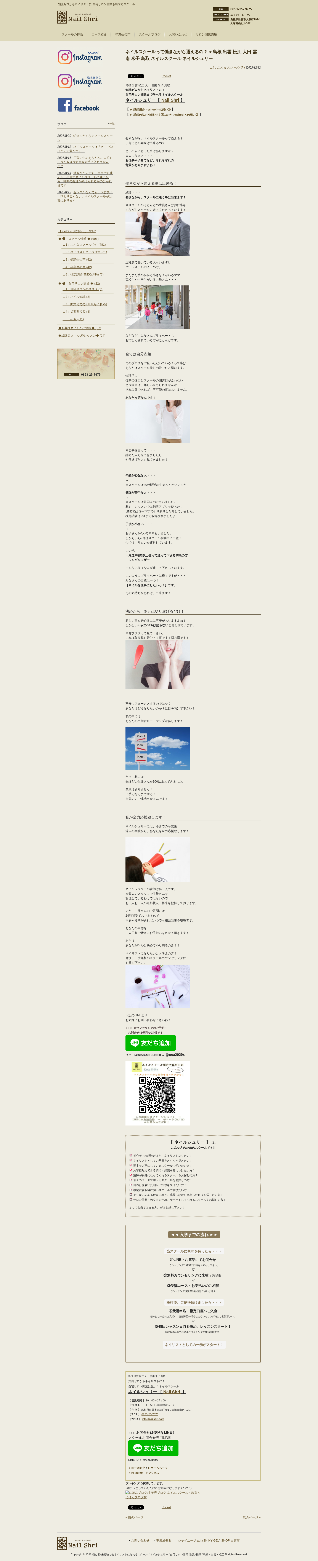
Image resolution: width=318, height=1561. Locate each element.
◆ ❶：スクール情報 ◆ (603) (78, 238)
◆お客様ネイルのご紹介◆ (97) (79, 328)
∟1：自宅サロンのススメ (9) (82, 289)
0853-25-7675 (149, 1414)
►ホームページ (157, 1468)
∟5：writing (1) (73, 319)
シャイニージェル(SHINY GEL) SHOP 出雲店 (209, 1540)
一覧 (112, 123)
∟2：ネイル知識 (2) (76, 296)
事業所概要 (163, 1540)
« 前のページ (134, 1517)
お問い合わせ (140, 1540)
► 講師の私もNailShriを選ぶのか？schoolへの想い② (164, 114)
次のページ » (252, 1517)
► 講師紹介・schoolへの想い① (150, 109)
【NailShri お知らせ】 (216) (77, 231)
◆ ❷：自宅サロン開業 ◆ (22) (79, 283)
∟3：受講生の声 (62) (77, 259)
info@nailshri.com (153, 1419)
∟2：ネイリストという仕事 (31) (85, 252)
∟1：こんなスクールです (227, 67)
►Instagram (135, 1472)
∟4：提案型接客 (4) (76, 311)
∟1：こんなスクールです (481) (84, 244)
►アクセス (152, 1472)
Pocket (166, 76)
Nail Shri (170, 100)
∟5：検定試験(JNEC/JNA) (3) (83, 274)
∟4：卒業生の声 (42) (77, 267)
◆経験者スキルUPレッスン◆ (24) (81, 335)
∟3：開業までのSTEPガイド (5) (85, 304)
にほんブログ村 (136, 1497)
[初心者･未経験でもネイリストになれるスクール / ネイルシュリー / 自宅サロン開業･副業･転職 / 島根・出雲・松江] (77, 22)
